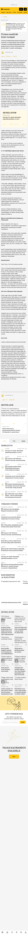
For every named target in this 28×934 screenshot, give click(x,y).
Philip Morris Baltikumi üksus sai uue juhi (19, 650)
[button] (10, 722)
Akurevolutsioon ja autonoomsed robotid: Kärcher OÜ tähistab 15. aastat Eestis (11, 430)
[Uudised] (7, 932)
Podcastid (19, 12)
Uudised (7, 448)
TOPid (14, 12)
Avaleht (3, 12)
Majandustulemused (7, 507)
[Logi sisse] (25, 932)
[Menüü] (2, 932)
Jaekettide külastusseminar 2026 (11, 602)
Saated (7, 482)
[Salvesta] (26, 449)
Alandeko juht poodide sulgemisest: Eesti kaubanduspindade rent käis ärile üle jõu (20, 671)
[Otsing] (16, 932)
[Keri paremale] (23, 124)
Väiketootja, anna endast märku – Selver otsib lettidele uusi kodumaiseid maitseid (14, 495)
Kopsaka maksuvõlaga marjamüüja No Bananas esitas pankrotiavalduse (13, 468)
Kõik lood (8, 12)
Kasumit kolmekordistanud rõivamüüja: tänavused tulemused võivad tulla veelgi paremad (15, 485)
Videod (25, 12)
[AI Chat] (21, 932)
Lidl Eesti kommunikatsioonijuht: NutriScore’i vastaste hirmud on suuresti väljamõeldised (12, 566)
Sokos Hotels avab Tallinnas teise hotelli (5, 669)
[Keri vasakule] (4, 124)
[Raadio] (12, 932)
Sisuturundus (12, 491)
